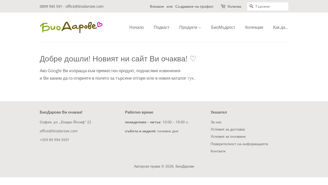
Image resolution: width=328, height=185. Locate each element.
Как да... (280, 27)
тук (190, 78)
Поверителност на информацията (239, 143)
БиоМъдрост (223, 27)
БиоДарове (185, 166)
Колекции (254, 27)
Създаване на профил (194, 6)
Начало (136, 27)
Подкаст (161, 27)
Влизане (157, 6)
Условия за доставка (228, 129)
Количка (234, 6)
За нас (216, 121)
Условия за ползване (228, 136)
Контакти (218, 151)
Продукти (188, 27)
